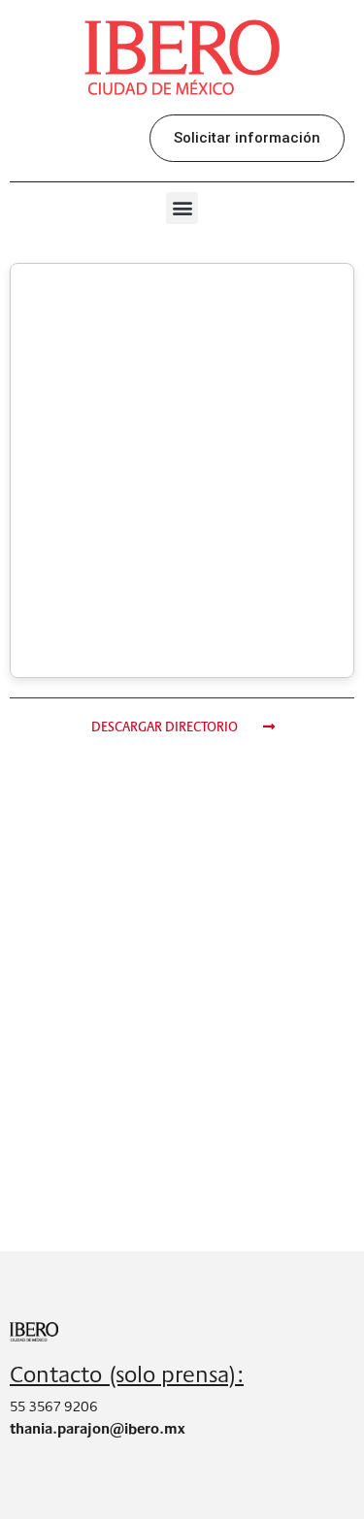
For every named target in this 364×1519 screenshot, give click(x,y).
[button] (247, 138)
